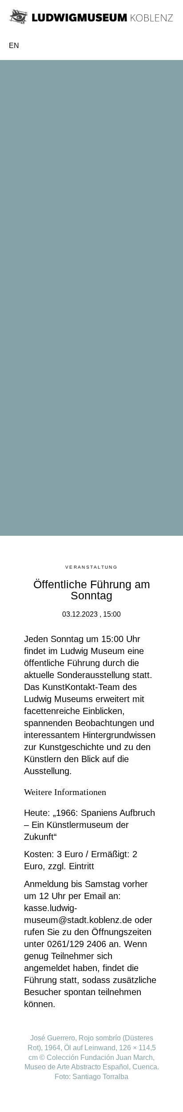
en (14, 45)
